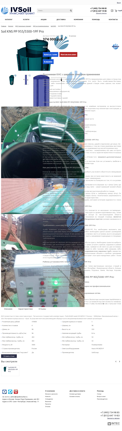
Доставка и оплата (77, 391)
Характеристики (25, 309)
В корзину (48, 62)
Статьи (99, 394)
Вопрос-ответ (101, 396)
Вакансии (48, 401)
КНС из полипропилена (41, 26)
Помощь (100, 391)
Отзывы (42, 309)
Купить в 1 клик (50, 54)
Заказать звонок (101, 13)
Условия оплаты (74, 396)
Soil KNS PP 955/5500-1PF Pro (13, 369)
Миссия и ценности (51, 394)
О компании (50, 391)
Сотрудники (49, 399)
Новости (48, 396)
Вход (119, 2)
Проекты (48, 404)
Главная (3, 26)
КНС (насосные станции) (23, 26)
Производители (102, 399)
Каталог (10, 26)
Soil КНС (53, 26)
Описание (8, 309)
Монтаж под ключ (68, 54)
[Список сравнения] (112, 10)
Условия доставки (75, 394)
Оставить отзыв (8, 356)
